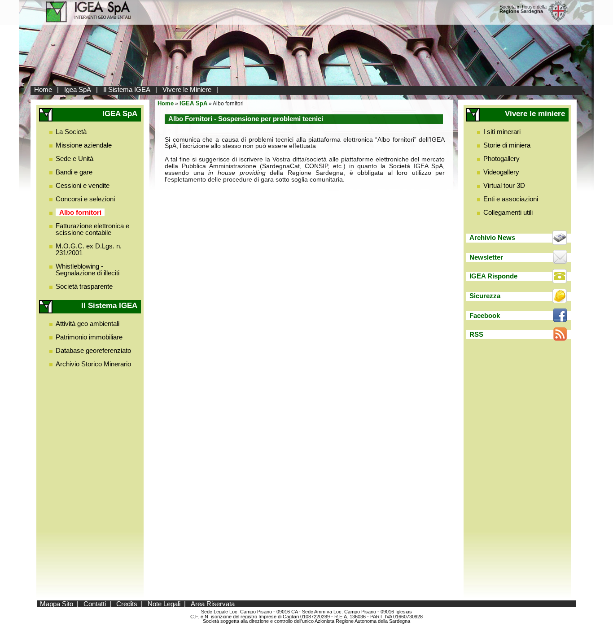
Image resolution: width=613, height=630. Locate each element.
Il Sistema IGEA (126, 89)
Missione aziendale (84, 145)
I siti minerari (502, 131)
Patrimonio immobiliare (89, 337)
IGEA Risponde (493, 276)
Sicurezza (484, 296)
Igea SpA (77, 89)
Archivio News (492, 237)
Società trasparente (84, 286)
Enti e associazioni (510, 199)
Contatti (94, 604)
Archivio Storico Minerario (93, 364)
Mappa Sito (56, 604)
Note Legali (164, 604)
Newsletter (486, 257)
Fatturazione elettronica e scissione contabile (92, 229)
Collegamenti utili (508, 212)
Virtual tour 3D (504, 185)
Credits (126, 604)
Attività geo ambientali (87, 323)
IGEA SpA (193, 103)
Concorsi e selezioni (85, 199)
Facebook (484, 315)
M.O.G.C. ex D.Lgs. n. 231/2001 (89, 249)
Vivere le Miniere (186, 89)
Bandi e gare (74, 172)
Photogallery (501, 158)
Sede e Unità (74, 158)
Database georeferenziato (93, 350)
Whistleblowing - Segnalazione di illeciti (87, 269)
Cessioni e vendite (82, 185)
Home (43, 89)
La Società (71, 131)
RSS (476, 334)
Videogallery (501, 172)
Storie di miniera (506, 145)
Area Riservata (213, 604)
